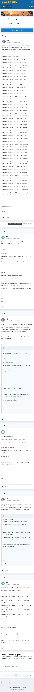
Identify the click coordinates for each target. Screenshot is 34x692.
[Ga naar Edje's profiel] (4, 41)
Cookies (24, 687)
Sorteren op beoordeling (15, 223)
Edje (18, 23)
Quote (7, 217)
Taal (9, 687)
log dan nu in (15, 658)
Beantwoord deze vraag (17, 30)
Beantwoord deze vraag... (11, 666)
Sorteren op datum (27, 223)
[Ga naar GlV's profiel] (3, 237)
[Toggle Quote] (3, 348)
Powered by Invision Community (17, 689)
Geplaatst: (13, 42)
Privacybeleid (16, 687)
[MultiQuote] (3, 217)
